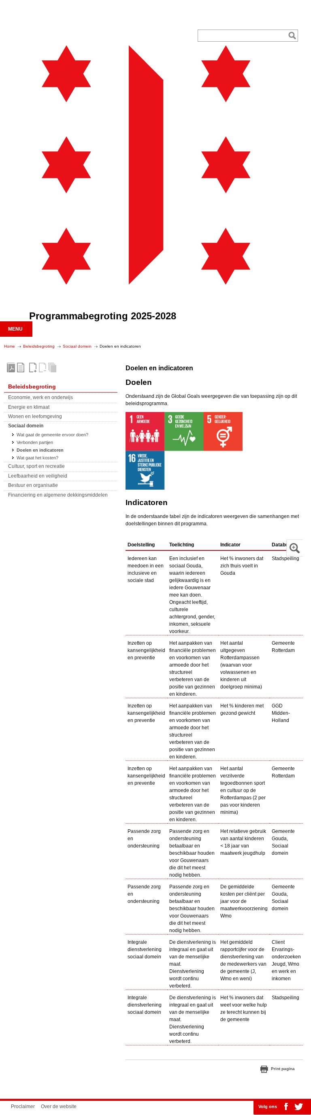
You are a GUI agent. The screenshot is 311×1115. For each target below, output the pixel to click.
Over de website (59, 1106)
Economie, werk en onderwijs (40, 397)
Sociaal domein (77, 346)
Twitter (298, 1106)
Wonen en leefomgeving (35, 416)
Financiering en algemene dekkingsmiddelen (58, 495)
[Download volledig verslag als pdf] (11, 367)
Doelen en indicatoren (40, 450)
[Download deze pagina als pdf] (21, 367)
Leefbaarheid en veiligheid (37, 476)
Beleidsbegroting (39, 346)
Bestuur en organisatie (33, 485)
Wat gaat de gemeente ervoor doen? (52, 434)
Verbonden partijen (35, 442)
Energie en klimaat (28, 407)
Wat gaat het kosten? (37, 457)
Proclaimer (23, 1106)
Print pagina (283, 1068)
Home (9, 346)
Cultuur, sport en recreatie (36, 466)
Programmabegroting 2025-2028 (102, 315)
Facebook (286, 1106)
